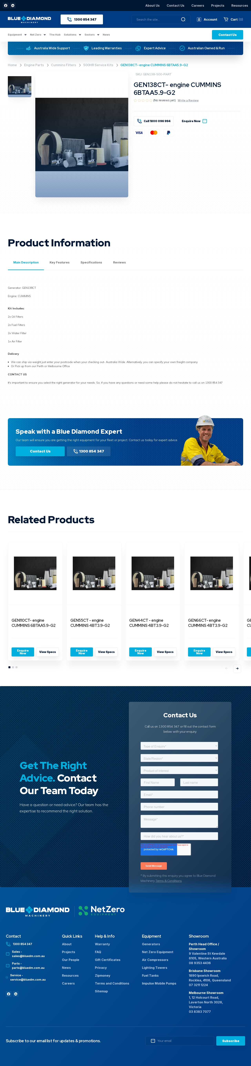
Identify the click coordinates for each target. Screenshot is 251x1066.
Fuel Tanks (150, 975)
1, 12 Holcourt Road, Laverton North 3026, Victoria (206, 1002)
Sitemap (101, 991)
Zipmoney (102, 975)
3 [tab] (17, 667)
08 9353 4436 (200, 963)
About (67, 944)
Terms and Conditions (112, 983)
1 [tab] (10, 667)
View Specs (47, 652)
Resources (239, 5)
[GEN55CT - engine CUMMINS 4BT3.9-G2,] (94, 573)
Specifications (91, 262)
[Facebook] (5, 5)
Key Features (60, 262)
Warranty (102, 944)
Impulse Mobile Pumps (159, 983)
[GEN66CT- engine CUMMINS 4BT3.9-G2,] (212, 573)
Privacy (101, 968)
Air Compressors (155, 960)
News (106, 34)
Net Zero (36, 34)
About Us (152, 5)
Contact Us (175, 5)
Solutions (70, 34)
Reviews (119, 262)
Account (210, 19)
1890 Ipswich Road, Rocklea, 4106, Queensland (210, 978)
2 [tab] (13, 667)
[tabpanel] (35, 603)
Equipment (15, 34)
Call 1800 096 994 (157, 121)
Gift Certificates (107, 960)
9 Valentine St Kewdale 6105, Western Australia (208, 956)
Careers (197, 5)
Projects (217, 5)
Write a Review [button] (188, 100)
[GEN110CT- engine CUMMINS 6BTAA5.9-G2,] (35, 573)
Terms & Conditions (169, 881)
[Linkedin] (12, 5)
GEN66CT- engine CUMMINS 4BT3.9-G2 (208, 623)
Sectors (90, 34)
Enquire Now (191, 121)
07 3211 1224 (198, 985)
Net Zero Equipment (157, 952)
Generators (151, 944)
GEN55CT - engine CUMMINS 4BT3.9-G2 (90, 623)
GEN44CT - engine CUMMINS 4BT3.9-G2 (149, 623)
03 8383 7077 (200, 1012)
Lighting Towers (154, 968)
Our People (70, 960)
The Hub (54, 34)
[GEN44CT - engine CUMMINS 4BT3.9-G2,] (153, 573)
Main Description (26, 262)
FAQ (98, 952)
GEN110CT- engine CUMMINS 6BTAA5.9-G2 (34, 623)
